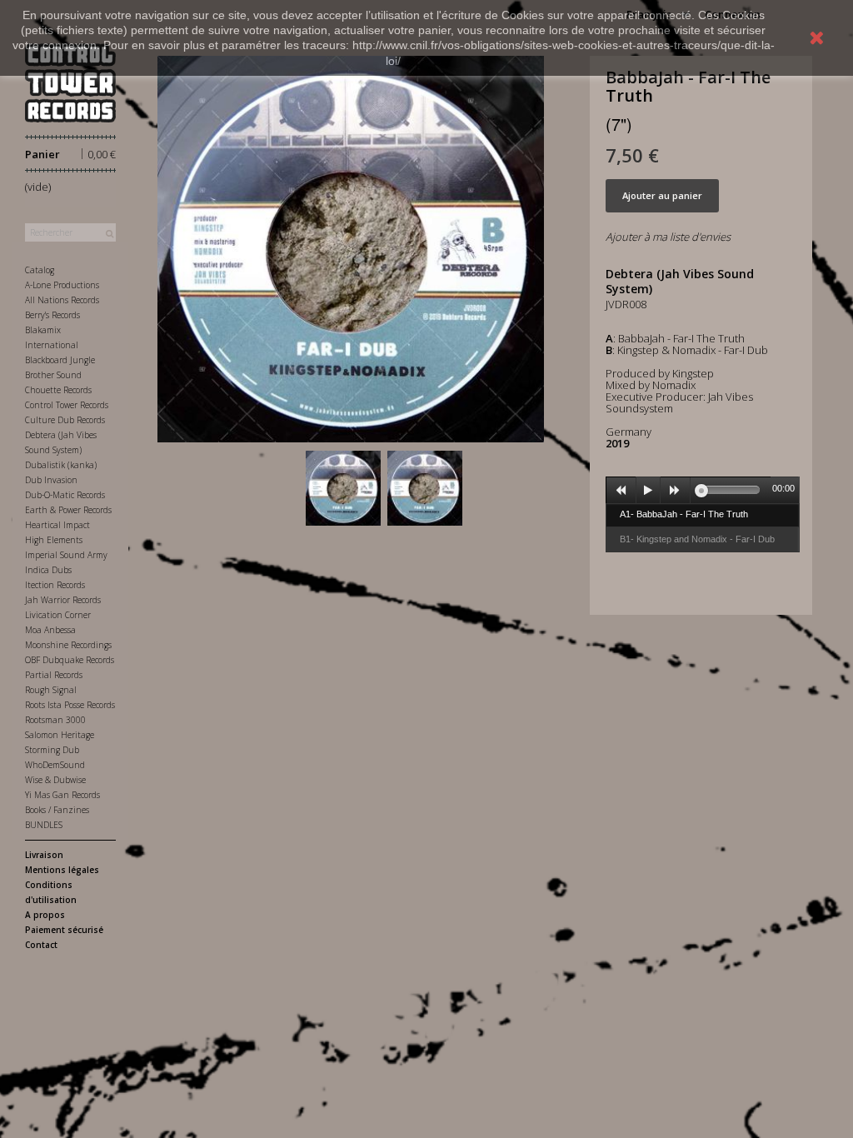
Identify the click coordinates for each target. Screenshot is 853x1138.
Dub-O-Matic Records (65, 495)
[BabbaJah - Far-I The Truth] (343, 488)
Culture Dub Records (65, 420)
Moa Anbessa (50, 630)
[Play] (648, 490)
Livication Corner (58, 615)
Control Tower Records (66, 405)
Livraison (44, 855)
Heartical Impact (57, 525)
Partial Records (53, 675)
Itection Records (55, 585)
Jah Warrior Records (63, 600)
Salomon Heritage (59, 735)
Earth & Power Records (68, 510)
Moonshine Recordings (68, 645)
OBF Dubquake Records (69, 660)
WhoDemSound (55, 765)
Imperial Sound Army (66, 555)
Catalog (39, 270)
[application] (703, 490)
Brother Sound (53, 375)
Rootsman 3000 (55, 720)
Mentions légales (62, 870)
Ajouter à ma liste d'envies (668, 236)
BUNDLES (43, 825)
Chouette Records (58, 390)
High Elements (53, 540)
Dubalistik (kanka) (61, 465)
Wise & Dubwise (55, 780)
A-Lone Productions (62, 285)
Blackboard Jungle (60, 360)
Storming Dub (52, 750)
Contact (41, 945)
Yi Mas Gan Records (62, 795)
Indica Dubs (48, 570)
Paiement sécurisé (64, 930)
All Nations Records (62, 300)
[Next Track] (676, 490)
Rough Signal (51, 690)
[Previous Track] (621, 490)
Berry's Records (52, 315)
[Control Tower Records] (70, 82)
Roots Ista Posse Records (70, 705)
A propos (45, 915)
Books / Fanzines (57, 810)
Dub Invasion (51, 480)
